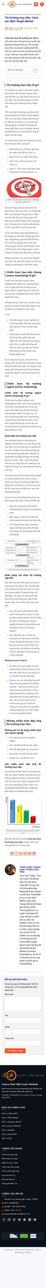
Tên (6, 1015)
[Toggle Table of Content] (34, 70)
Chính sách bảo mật (10, 1155)
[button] (3, 4)
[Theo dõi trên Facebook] (4, 1220)
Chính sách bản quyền (10, 1167)
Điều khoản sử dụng (10, 1159)
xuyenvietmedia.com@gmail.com (17, 1214)
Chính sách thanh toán (11, 1171)
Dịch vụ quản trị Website (11, 1126)
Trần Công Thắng (18, 1206)
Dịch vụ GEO (7, 1138)
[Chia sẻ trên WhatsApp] (12, 854)
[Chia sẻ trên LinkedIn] (34, 854)
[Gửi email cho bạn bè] (25, 854)
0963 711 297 (16, 1210)
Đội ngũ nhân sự (8, 1179)
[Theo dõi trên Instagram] (9, 1220)
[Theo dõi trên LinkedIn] (30, 1220)
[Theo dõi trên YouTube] (35, 1220)
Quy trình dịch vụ (8, 1175)
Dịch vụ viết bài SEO (10, 1113)
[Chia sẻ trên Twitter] (21, 854)
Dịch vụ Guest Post (9, 1134)
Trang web (9, 1038)
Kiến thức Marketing (32, 14)
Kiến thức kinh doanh (14, 14)
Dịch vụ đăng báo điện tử (11, 1122)
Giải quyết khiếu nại (9, 1183)
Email (7, 1027)
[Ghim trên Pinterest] (30, 854)
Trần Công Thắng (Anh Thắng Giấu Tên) (21, 29)
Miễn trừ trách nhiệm (10, 1163)
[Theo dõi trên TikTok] (14, 1220)
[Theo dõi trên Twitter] (19, 1220)
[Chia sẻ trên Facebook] (16, 854)
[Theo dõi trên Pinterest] (24, 1220)
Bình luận (9, 994)
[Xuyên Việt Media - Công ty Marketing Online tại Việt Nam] (19, 4)
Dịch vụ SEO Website (10, 1118)
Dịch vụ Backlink (8, 1130)
